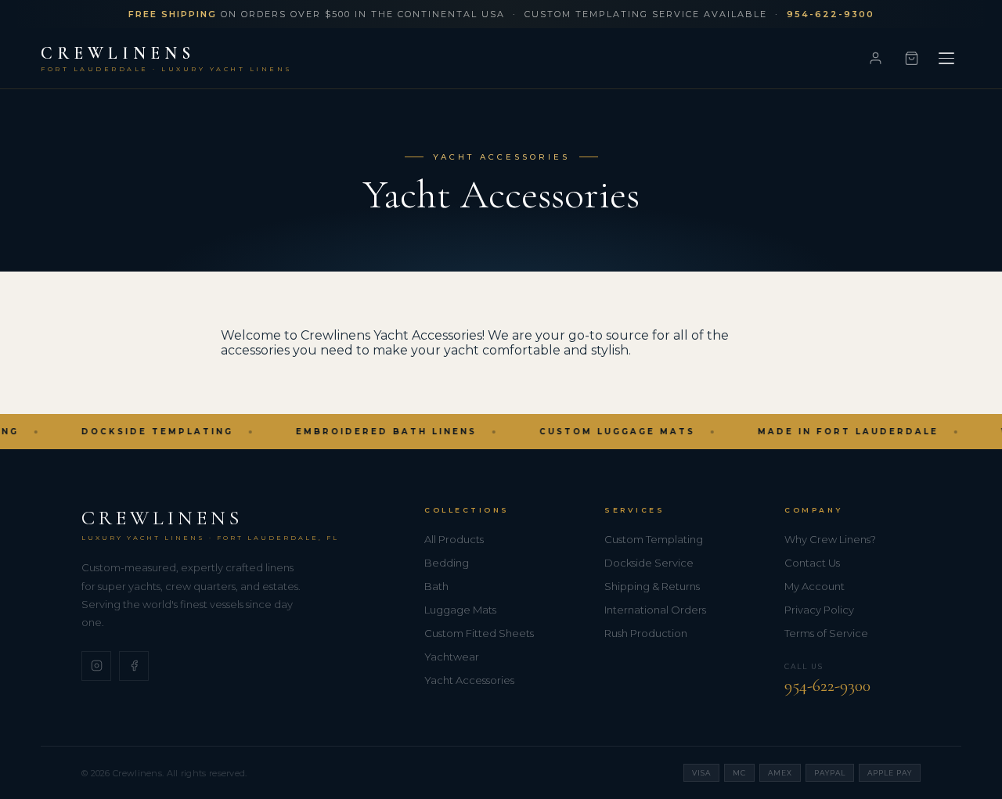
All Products (454, 539)
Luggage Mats (460, 609)
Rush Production (645, 633)
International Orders (655, 609)
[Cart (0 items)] (911, 58)
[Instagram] (96, 666)
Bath (436, 586)
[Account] (875, 58)
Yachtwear (451, 656)
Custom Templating (653, 539)
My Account (814, 586)
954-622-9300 (827, 685)
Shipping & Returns (652, 586)
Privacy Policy (819, 609)
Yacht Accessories (469, 680)
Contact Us (812, 562)
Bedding (446, 562)
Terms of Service (826, 633)
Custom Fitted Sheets (479, 633)
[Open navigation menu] (946, 59)
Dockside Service (649, 562)
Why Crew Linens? (830, 539)
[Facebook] (134, 666)
